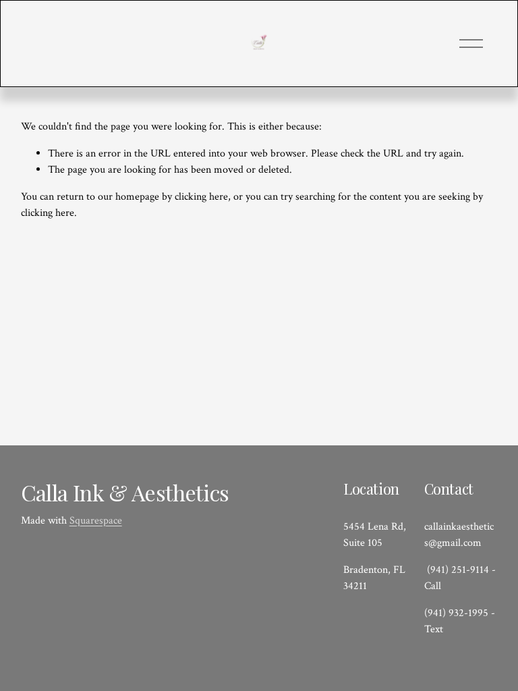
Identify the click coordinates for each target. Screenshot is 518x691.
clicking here (201, 197)
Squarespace (95, 521)
